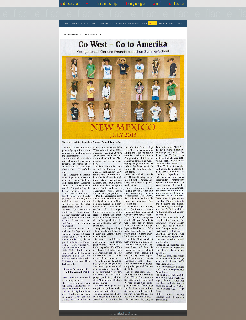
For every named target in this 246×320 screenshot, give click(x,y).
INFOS (172, 23)
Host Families (106, 23)
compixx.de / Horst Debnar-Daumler (126, 318)
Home (67, 23)
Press (152, 23)
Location (77, 23)
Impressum (126, 312)
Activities (120, 23)
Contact (162, 23)
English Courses (137, 23)
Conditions (90, 23)
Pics (180, 23)
